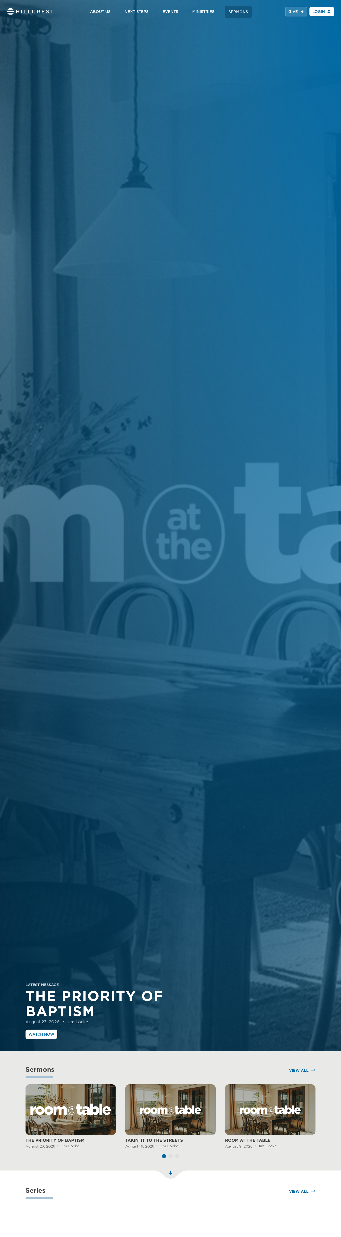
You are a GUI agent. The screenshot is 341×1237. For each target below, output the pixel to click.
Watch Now (41, 1034)
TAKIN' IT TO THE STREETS (154, 1140)
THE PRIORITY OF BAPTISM (55, 1140)
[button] (164, 1156)
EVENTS (170, 12)
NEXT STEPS (136, 12)
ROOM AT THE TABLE (247, 1140)
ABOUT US (100, 12)
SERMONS (238, 12)
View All (299, 1070)
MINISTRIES (203, 12)
